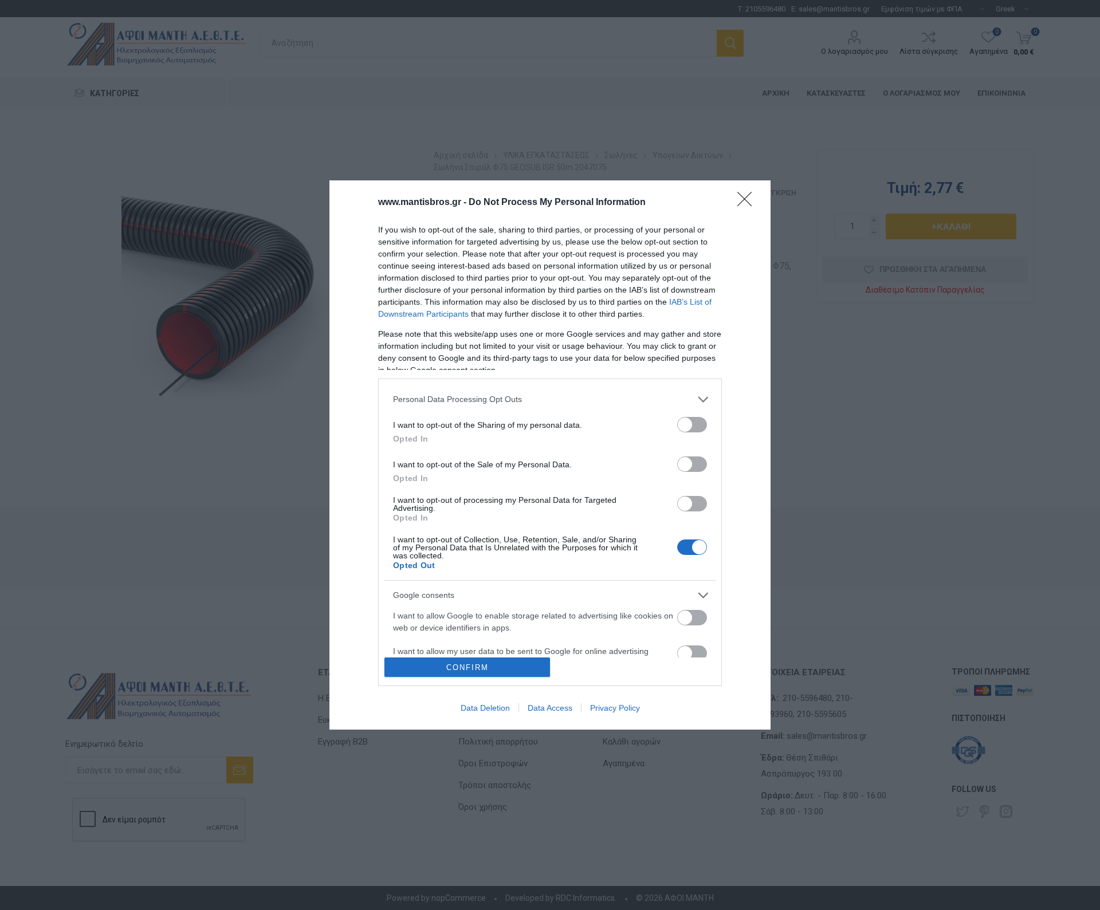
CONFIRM (467, 667)
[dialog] (550, 455)
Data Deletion (485, 707)
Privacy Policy (615, 707)
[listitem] (550, 399)
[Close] (748, 203)
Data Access (550, 707)
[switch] (692, 424)
